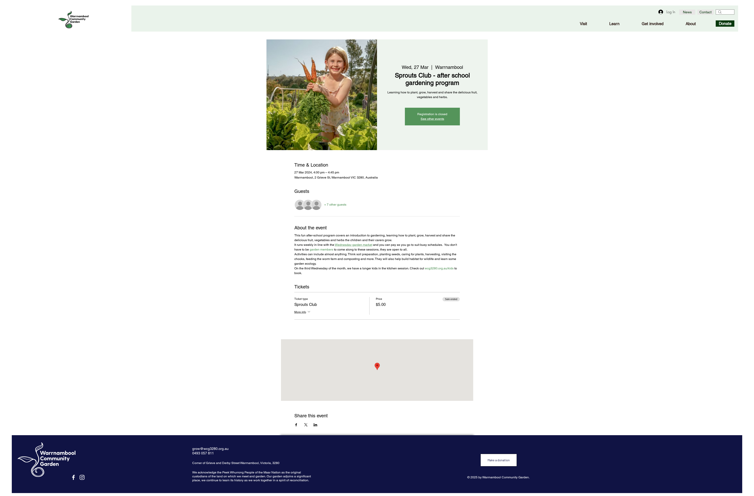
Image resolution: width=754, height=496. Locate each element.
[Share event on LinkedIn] (315, 424)
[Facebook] (73, 477)
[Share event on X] (306, 424)
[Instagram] (82, 477)
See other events (432, 119)
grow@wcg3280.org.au (210, 449)
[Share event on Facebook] (296, 424)
